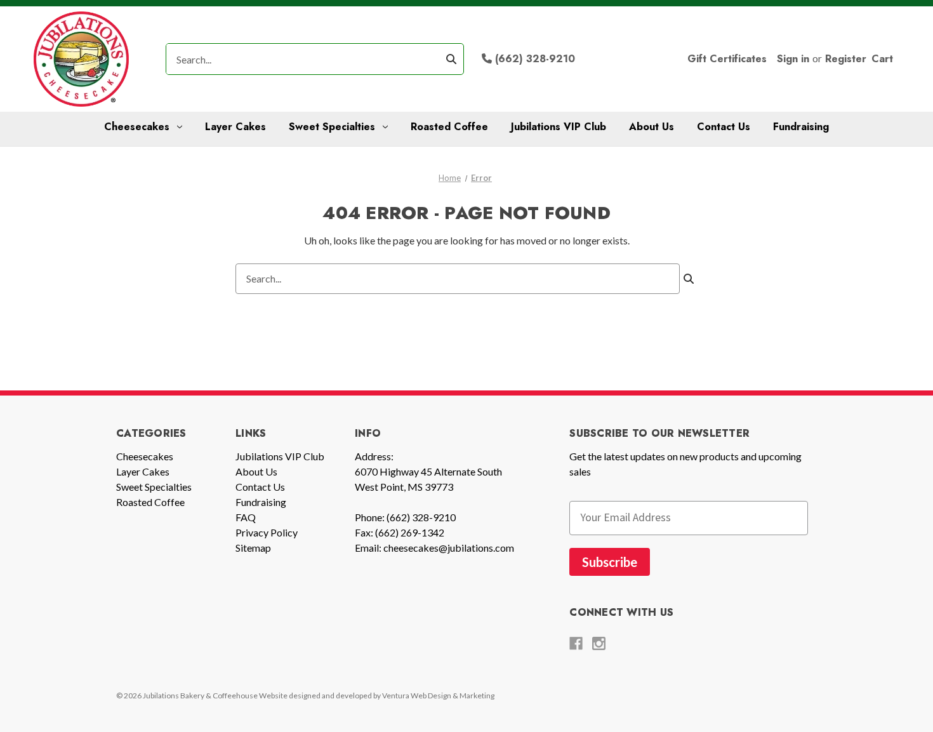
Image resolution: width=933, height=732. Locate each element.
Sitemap (253, 548)
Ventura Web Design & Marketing (438, 695)
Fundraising (801, 126)
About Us (651, 126)
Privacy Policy (266, 532)
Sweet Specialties (332, 126)
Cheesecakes (136, 126)
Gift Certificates (727, 58)
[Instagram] (598, 643)
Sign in (793, 58)
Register (845, 58)
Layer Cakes (235, 126)
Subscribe (609, 561)
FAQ (245, 517)
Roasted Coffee (449, 126)
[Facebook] (576, 643)
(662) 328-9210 (533, 58)
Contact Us (723, 126)
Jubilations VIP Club (558, 126)
